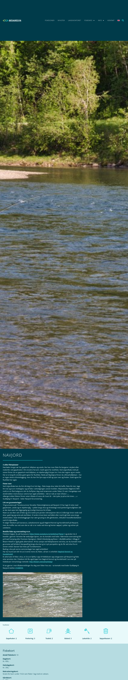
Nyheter (61, 20)
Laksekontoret (74, 20)
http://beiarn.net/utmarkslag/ (41, 561)
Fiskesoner (49, 20)
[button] (122, 20)
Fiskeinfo (88, 20)
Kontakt (111, 20)
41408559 (19, 568)
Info (100, 20)
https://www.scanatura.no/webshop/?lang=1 (47, 534)
